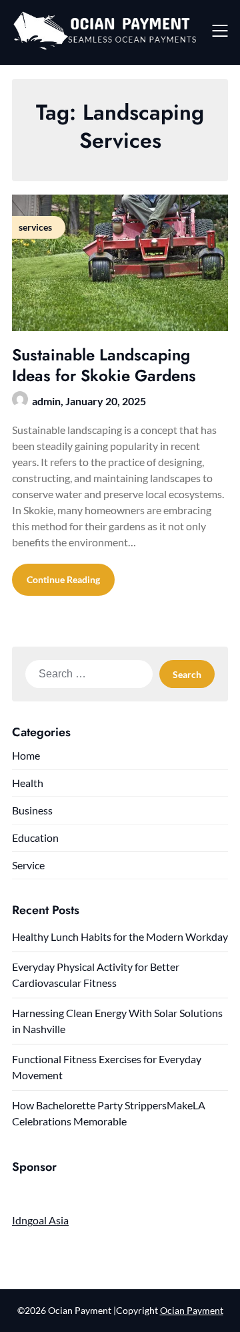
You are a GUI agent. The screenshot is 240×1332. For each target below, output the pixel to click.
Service (28, 865)
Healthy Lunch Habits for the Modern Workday (120, 936)
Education (35, 837)
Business (32, 810)
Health (27, 782)
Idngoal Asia (40, 1220)
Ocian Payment (191, 1310)
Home (26, 755)
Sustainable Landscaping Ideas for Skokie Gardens (104, 365)
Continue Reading (63, 579)
